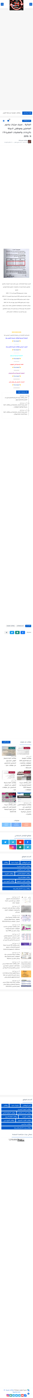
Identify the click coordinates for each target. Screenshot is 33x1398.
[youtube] (20, 842)
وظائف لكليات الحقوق (23, 881)
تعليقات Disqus (6, 824)
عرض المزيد (6, 742)
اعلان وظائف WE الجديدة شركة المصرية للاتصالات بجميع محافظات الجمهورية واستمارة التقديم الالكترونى (11, 948)
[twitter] (5, 842)
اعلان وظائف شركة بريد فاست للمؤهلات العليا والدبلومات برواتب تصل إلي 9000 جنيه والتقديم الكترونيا (11, 929)
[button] (23, 632)
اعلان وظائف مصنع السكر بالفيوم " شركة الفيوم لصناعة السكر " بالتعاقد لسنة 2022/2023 (11, 919)
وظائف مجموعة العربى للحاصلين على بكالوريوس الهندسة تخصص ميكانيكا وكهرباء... (24, 809)
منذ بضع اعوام (23, 395)
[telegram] (12, 842)
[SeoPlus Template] (28, 1390)
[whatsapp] (20, 847)
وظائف (6, 862)
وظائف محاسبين (25, 885)
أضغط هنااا (16, 341)
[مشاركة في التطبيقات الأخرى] (6, 632)
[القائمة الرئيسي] (30, 4)
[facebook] (27, 842)
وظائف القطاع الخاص (23, 873)
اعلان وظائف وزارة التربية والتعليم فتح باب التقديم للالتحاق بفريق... (16, 398)
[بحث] (2, 4)
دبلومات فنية (15, 862)
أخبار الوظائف (26, 120)
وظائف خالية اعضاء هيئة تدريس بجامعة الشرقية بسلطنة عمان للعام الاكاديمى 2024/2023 (11, 984)
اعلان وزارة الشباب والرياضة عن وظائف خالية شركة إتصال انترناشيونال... (15, 413)
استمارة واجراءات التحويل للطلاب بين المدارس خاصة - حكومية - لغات (12, 901)
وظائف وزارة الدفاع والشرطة (21, 888)
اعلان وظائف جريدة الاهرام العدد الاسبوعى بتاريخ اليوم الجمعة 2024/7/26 (9, 808)
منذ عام (28, 756)
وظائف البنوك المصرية (23, 866)
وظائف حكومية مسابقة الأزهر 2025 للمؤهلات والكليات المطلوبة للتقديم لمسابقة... (11, 113)
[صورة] (26, 899)
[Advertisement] (16, 26)
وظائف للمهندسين (9, 881)
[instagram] (12, 847)
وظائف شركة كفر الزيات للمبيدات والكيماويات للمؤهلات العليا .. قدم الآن (11, 910)
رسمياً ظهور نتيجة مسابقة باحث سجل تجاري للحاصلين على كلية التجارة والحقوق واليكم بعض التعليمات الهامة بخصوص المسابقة (11, 975)
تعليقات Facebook (16, 824)
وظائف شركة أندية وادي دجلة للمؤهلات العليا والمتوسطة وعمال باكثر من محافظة (12, 956)
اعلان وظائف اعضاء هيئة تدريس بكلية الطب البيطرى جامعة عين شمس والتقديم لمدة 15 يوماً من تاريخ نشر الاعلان (11, 966)
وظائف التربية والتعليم (23, 870)
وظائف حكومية (10, 626)
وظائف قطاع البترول (24, 877)
